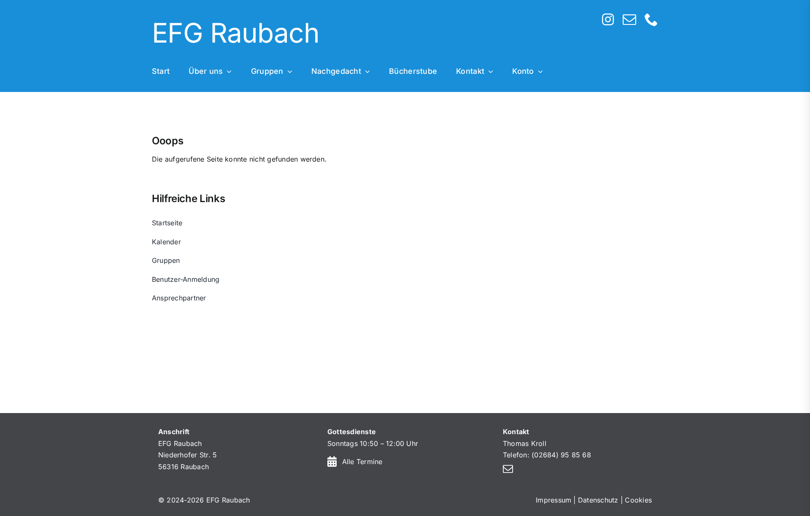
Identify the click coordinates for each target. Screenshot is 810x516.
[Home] (352, 34)
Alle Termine (362, 461)
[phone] (651, 19)
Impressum (553, 500)
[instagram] (608, 19)
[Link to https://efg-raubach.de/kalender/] (332, 461)
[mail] (629, 19)
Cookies (638, 500)
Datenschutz (598, 500)
